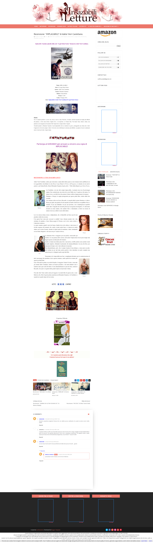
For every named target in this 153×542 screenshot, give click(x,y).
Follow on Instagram (104, 60)
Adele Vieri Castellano (54, 36)
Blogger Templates (55, 530)
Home (36, 26)
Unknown (41, 419)
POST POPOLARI (103, 172)
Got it (150, 541)
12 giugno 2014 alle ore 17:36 (52, 419)
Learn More (144, 541)
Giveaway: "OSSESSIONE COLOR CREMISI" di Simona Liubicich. (112, 200)
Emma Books (71, 36)
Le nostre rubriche (94, 26)
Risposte (43, 451)
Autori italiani (72, 26)
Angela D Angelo (49, 454)
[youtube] (118, 530)
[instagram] (115, 530)
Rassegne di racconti (111, 26)
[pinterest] (121, 530)
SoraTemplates (39, 530)
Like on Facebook (103, 57)
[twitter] (107, 530)
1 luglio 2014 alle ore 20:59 (65, 454)
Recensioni (51, 26)
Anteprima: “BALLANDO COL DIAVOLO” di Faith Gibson (78, 392)
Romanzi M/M (61, 26)
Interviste (82, 26)
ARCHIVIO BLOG (115, 172)
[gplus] (112, 530)
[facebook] (109, 530)
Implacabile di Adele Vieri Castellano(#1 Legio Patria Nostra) (63, 100)
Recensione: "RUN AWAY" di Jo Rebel (42, 391)
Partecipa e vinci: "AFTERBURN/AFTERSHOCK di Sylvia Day (113, 192)
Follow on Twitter (104, 63)
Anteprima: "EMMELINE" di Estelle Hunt (60, 392)
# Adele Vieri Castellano (43, 380)
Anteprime (43, 26)
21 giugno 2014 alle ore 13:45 (51, 429)
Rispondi (41, 425)
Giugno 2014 (77, 36)
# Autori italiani (54, 380)
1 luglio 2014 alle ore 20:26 (51, 441)
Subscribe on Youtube (105, 67)
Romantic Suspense (39, 38)
